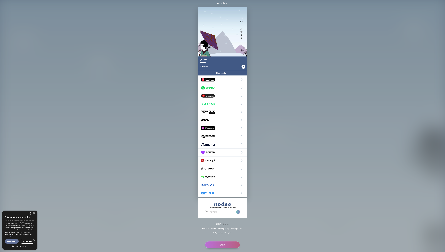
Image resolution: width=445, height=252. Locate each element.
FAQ (241, 229)
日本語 (218, 224)
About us (205, 229)
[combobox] (31, 213)
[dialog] (19, 230)
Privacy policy (223, 229)
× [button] (34, 213)
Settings (234, 229)
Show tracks (221, 73)
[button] (20, 246)
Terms (213, 229)
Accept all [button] (11, 241)
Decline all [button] (27, 241)
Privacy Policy (9, 237)
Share (222, 245)
